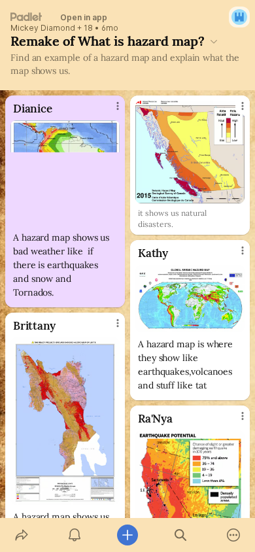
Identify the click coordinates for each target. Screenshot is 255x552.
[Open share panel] (21, 535)
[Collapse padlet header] (214, 41)
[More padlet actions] (233, 535)
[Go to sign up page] (239, 17)
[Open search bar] (180, 535)
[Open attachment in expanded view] (65, 173)
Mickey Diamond (42, 28)
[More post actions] (109, 111)
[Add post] (127, 535)
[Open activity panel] (74, 535)
